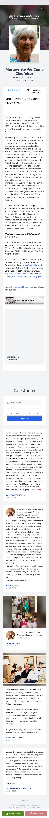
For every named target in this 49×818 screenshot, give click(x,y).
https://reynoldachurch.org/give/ (27, 276)
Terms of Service (31, 808)
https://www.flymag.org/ (16, 273)
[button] (24, 612)
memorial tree (20, 287)
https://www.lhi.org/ (31, 265)
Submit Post (24, 419)
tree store (16, 289)
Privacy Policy (17, 808)
